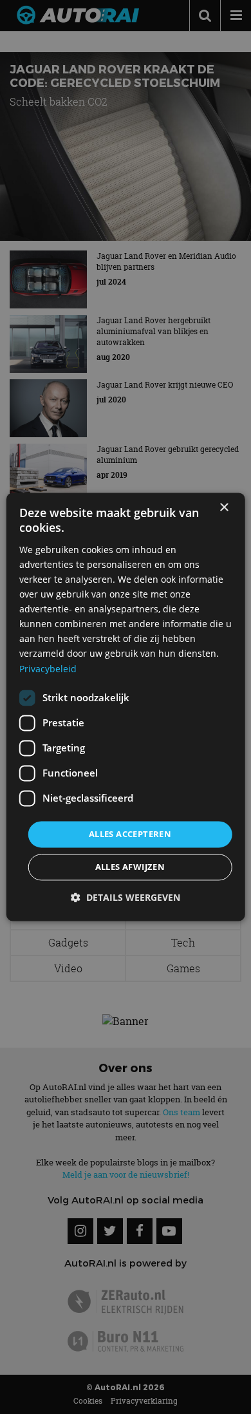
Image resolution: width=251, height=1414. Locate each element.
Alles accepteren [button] (130, 834)
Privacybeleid (48, 669)
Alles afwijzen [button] (130, 867)
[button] (125, 898)
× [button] (223, 508)
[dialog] (125, 707)
